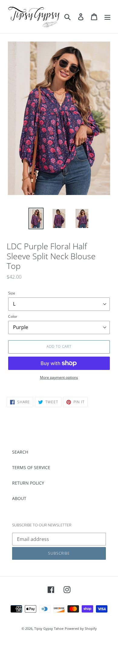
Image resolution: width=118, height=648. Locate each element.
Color (12, 316)
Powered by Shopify (81, 628)
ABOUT (19, 498)
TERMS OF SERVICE (31, 467)
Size (11, 293)
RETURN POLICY (28, 483)
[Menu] (107, 16)
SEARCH (20, 452)
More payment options (59, 377)
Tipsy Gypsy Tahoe (49, 628)
